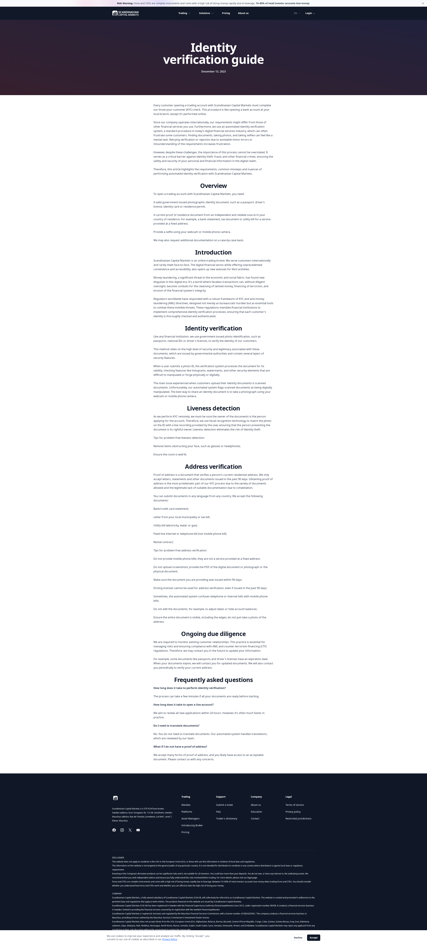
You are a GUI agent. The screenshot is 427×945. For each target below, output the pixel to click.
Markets (185, 804)
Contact (255, 818)
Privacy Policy (169, 939)
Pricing (226, 13)
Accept (314, 937)
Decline (298, 937)
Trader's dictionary (226, 818)
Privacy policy (293, 811)
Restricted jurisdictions (298, 818)
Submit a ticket (224, 804)
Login (310, 13)
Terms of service (295, 804)
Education (256, 811)
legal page (252, 877)
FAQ (218, 811)
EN (295, 13)
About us (243, 13)
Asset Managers (190, 818)
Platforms (186, 811)
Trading (182, 13)
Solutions (204, 13)
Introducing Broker (192, 825)
